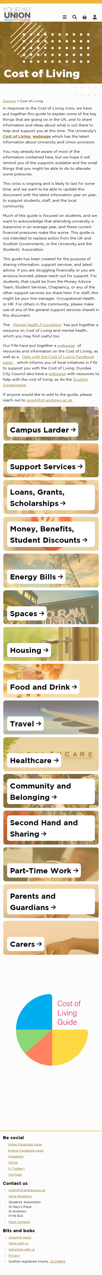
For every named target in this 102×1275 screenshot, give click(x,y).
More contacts (19, 1222)
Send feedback (20, 1196)
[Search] (74, 17)
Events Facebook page (26, 1150)
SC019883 (57, 1261)
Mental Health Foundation (37, 325)
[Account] (94, 17)
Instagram (15, 1156)
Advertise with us (22, 1249)
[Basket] (84, 17)
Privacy (14, 1255)
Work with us (18, 1243)
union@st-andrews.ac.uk (49, 400)
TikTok (13, 1162)
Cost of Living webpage (27, 136)
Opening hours (20, 1237)
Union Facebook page (25, 1144)
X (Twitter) (16, 1168)
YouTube (15, 1174)
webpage (66, 345)
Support (9, 101)
